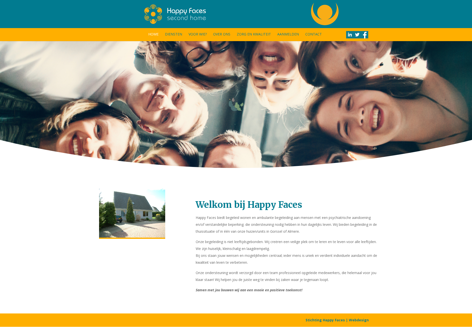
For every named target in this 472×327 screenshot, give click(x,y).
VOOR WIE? (198, 34)
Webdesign (359, 320)
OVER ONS (221, 34)
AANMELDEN (288, 34)
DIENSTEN (173, 34)
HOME (153, 34)
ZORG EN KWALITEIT (254, 34)
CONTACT (313, 34)
